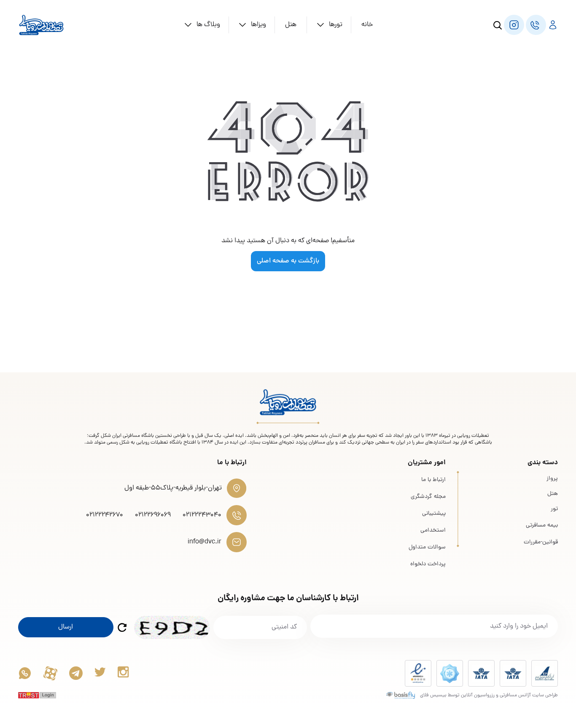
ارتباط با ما (433, 480)
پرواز (552, 479)
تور (554, 509)
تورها (335, 25)
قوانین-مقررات (541, 542)
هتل (290, 25)
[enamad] (418, 673)
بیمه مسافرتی (542, 525)
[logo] (41, 24)
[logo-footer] (288, 402)
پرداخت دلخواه (428, 564)
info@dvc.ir (204, 542)
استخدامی (433, 530)
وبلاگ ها (208, 25)
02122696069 (153, 515)
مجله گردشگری (428, 496)
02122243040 (202, 515)
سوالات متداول (427, 547)
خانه (367, 25)
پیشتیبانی (434, 513)
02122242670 (104, 515)
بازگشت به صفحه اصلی (288, 261)
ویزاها (258, 25)
